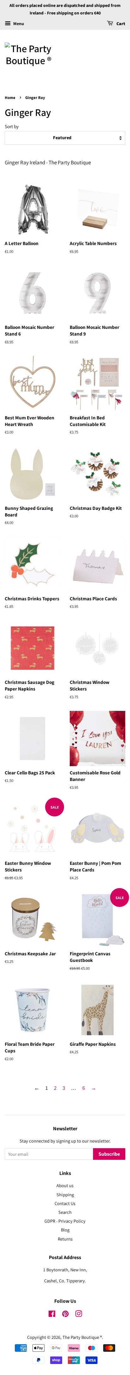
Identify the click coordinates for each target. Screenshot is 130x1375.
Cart (120, 24)
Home (10, 98)
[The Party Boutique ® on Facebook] (52, 1315)
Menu (18, 23)
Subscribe (109, 1154)
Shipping (65, 1195)
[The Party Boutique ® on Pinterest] (65, 1315)
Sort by (12, 126)
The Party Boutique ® (82, 1337)
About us (65, 1185)
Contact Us (65, 1203)
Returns (65, 1239)
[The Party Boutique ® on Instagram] (78, 1315)
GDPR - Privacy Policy (65, 1221)
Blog (65, 1230)
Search (65, 1212)
